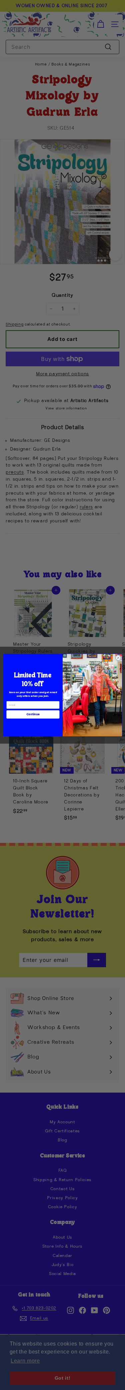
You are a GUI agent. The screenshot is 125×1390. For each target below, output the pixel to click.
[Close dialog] (118, 657)
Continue (32, 714)
